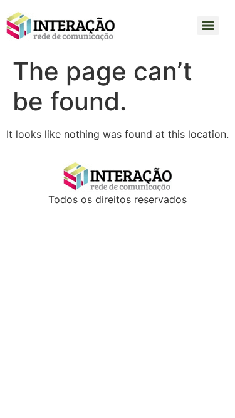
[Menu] (208, 25)
